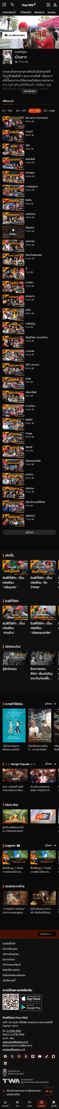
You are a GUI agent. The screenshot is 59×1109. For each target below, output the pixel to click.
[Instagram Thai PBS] (19, 1056)
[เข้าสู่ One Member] (55, 4)
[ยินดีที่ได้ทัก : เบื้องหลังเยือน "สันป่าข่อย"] (43, 567)
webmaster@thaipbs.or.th (15, 1042)
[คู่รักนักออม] (15, 658)
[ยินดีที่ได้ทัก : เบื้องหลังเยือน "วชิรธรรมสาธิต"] (43, 613)
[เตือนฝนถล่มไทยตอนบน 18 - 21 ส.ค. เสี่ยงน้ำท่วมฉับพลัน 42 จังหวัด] (15, 857)
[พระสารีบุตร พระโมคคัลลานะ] (15, 816)
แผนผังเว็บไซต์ (9, 943)
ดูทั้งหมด (29, 532)
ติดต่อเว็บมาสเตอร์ (11, 969)
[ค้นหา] (12, 4)
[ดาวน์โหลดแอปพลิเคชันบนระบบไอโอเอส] (31, 998)
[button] (44, 32)
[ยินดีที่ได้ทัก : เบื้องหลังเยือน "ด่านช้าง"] (15, 613)
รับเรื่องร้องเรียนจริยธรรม (14, 975)
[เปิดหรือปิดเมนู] (48, 4)
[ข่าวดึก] (43, 816)
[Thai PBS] (29, 4)
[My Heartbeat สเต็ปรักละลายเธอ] (14, 725)
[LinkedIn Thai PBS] (5, 1063)
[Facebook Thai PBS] (5, 1056)
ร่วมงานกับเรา (9, 959)
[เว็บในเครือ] (4, 4)
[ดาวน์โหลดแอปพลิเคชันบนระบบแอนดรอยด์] (31, 1007)
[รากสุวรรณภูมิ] (43, 898)
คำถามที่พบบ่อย (10, 948)
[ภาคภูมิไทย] (15, 898)
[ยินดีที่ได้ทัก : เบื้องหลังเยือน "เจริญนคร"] (15, 567)
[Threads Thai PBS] (26, 1056)
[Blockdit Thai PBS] (53, 1056)
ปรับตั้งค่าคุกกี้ (9, 980)
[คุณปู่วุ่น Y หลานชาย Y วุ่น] (39, 725)
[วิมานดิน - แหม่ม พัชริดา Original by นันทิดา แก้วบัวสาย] (43, 776)
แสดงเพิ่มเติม (29, 91)
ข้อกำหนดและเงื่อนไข (12, 964)
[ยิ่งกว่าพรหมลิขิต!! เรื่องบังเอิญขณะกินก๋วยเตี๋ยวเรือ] (43, 658)
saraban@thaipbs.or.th (14, 1049)
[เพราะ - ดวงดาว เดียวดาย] (15, 776)
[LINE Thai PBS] (32, 1056)
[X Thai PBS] (12, 1056)
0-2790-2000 (14, 1030)
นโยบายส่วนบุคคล (11, 954)
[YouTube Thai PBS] (39, 1056)
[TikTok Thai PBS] (46, 1056)
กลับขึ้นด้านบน (45, 934)
